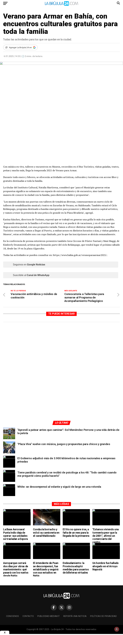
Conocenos (12, 616)
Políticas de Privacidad (103, 616)
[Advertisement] (61, 352)
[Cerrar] (4, 632)
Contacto (28, 616)
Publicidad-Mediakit (48, 616)
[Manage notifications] (116, 629)
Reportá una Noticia (75, 616)
